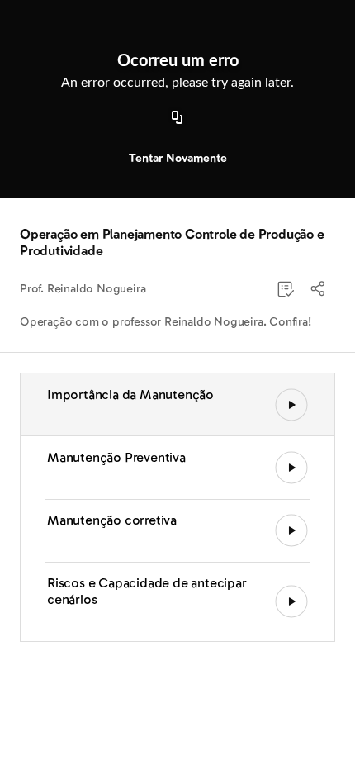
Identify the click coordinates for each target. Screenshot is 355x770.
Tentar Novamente (178, 158)
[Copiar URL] (177, 118)
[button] (318, 289)
